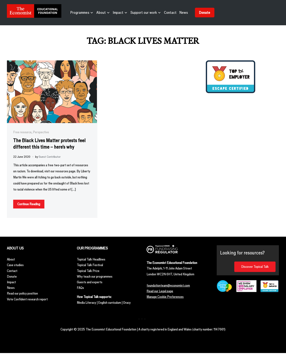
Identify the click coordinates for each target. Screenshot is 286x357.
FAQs (80, 288)
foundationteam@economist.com (168, 285)
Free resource (22, 132)
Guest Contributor (50, 157)
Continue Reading (28, 204)
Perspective (41, 132)
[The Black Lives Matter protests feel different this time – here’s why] (52, 63)
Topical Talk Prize (88, 271)
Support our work (143, 12)
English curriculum (109, 303)
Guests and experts (89, 282)
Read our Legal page (160, 291)
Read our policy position (22, 293)
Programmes (79, 12)
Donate (204, 12)
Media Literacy (86, 303)
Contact (170, 12)
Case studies (15, 265)
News (183, 12)
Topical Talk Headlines (91, 259)
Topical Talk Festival (90, 265)
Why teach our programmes (94, 276)
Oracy (127, 303)
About (101, 12)
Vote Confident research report (27, 299)
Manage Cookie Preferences (165, 297)
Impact (118, 12)
